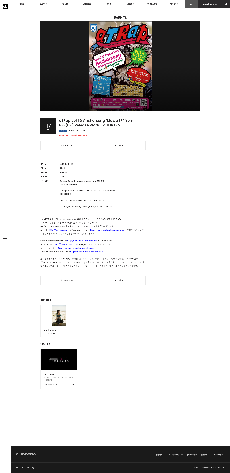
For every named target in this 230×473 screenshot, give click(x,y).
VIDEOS (130, 4)
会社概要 (204, 455)
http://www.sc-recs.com (66, 244)
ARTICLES (87, 4)
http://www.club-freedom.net (82, 240)
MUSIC (109, 4)
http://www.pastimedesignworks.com (75, 247)
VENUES (65, 4)
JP (191, 4)
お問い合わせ (192, 455)
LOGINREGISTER (210, 4)
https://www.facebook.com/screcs (106, 230)
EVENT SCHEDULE (50, 385)
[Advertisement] (120, 423)
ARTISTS (174, 4)
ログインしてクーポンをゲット (73, 135)
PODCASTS (152, 4)
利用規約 (159, 455)
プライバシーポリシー (175, 455)
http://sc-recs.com (58, 230)
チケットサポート (218, 455)
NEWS (21, 4)
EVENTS (43, 4)
